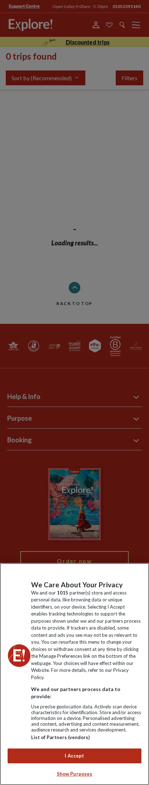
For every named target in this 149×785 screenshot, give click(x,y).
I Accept (74, 756)
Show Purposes (75, 774)
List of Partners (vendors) (60, 737)
